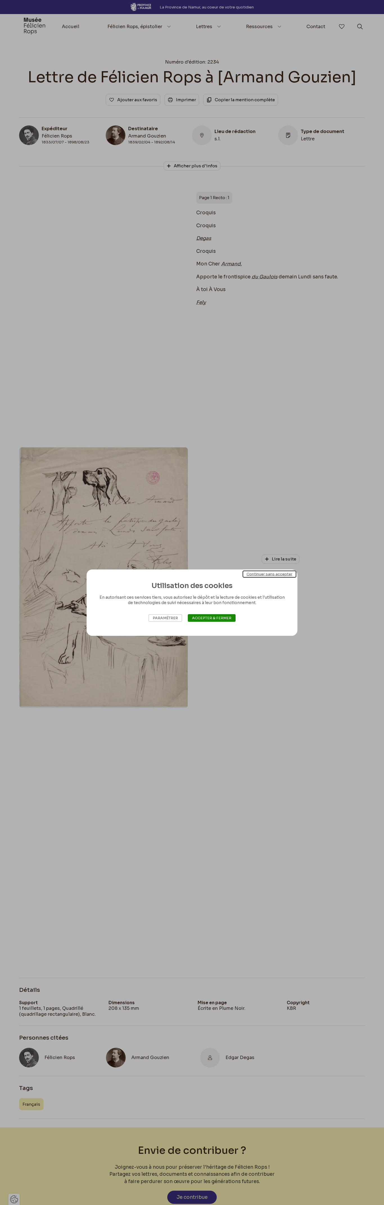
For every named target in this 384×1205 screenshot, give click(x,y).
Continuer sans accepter (269, 573)
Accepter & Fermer (211, 618)
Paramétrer (165, 618)
